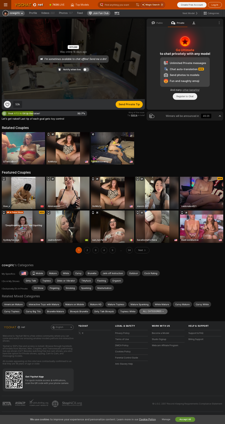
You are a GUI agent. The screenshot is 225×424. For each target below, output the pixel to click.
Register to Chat (185, 96)
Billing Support (195, 339)
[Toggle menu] (5, 4)
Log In (215, 5)
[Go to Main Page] (28, 4)
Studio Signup (159, 339)
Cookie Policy (147, 419)
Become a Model (160, 333)
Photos (66, 13)
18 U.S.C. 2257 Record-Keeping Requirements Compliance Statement (187, 404)
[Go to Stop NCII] (72, 404)
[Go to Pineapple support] (55, 403)
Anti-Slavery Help (124, 364)
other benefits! (191, 90)
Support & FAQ (195, 333)
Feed (80, 13)
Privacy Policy (122, 333)
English (59, 327)
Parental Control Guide (126, 358)
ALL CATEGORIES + (153, 311)
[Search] (137, 4)
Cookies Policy (123, 351)
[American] (23, 273)
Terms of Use (122, 339)
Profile (33, 13)
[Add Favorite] (7, 104)
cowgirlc (8, 265)
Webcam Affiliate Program (165, 345)
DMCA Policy (121, 345)
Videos (48, 13)
